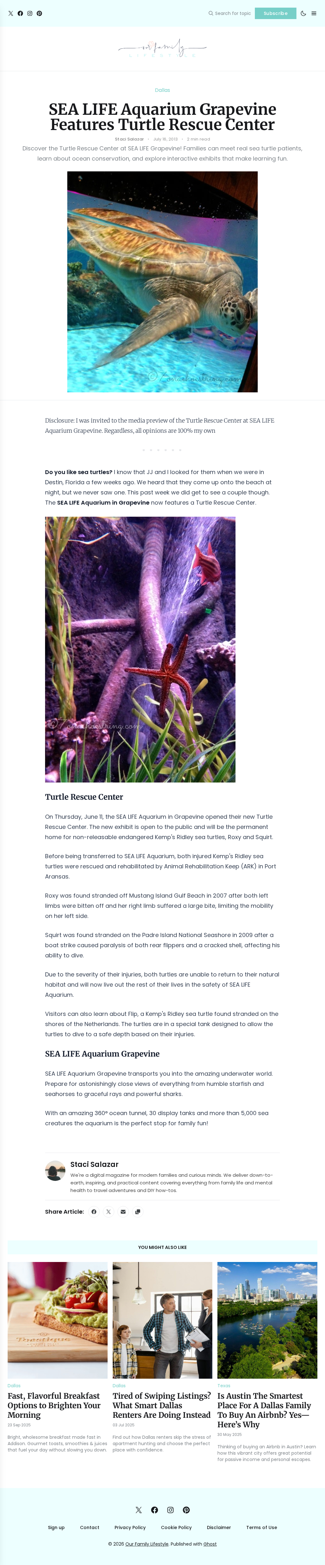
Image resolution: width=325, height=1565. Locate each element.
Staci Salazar (94, 1164)
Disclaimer (219, 1527)
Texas (223, 1385)
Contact (89, 1527)
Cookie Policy (176, 1527)
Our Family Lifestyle (147, 1544)
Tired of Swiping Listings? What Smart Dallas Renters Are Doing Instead (162, 1405)
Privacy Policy (130, 1527)
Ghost (210, 1544)
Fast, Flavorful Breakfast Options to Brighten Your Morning (54, 1405)
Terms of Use (261, 1527)
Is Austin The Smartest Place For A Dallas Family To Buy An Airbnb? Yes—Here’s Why (264, 1410)
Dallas (162, 90)
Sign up (56, 1527)
